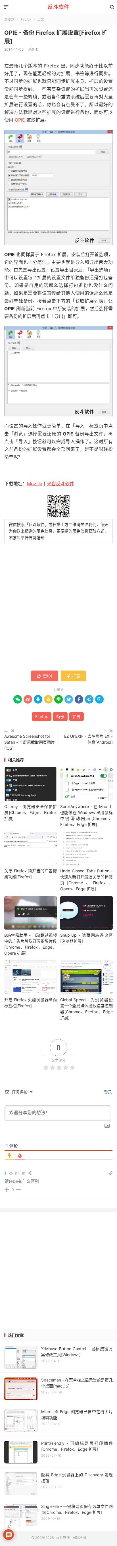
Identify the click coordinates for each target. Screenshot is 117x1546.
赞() (44, 675)
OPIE (20, 120)
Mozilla (34, 483)
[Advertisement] (58, 54)
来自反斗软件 (60, 483)
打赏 (73, 675)
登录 (107, 1091)
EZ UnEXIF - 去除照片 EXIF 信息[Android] (88, 739)
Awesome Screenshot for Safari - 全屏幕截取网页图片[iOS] (29, 742)
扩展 (76, 716)
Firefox (41, 716)
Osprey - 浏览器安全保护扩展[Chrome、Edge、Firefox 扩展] (30, 812)
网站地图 (79, 1537)
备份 (60, 716)
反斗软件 (58, 7)
